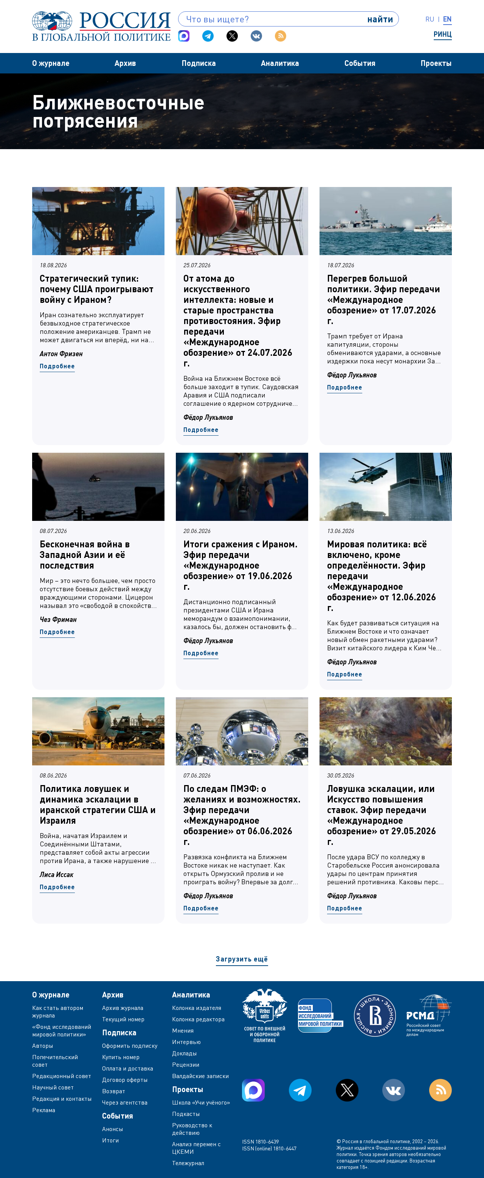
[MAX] (183, 36)
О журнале (51, 62)
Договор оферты (125, 1079)
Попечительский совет (55, 1060)
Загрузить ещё (242, 959)
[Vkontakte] (256, 36)
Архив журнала (122, 1007)
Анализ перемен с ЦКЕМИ (196, 1147)
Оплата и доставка (127, 1068)
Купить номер (121, 1057)
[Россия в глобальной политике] (101, 26)
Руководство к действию (192, 1128)
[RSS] (280, 36)
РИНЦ (443, 34)
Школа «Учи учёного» (201, 1102)
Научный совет (53, 1087)
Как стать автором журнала (57, 1011)
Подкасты (186, 1113)
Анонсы (112, 1129)
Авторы (42, 1045)
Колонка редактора (198, 1019)
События (359, 62)
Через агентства (124, 1102)
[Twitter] (232, 36)
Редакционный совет (61, 1076)
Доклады (184, 1053)
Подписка (199, 62)
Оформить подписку (129, 1045)
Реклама (43, 1110)
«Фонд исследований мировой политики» (61, 1030)
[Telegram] (208, 36)
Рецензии (185, 1064)
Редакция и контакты (62, 1098)
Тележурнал (188, 1163)
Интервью (186, 1042)
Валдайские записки (200, 1076)
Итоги (110, 1140)
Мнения (183, 1030)
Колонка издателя (196, 1007)
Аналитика (280, 62)
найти (380, 18)
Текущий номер (123, 1019)
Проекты (436, 62)
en (447, 19)
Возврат (113, 1091)
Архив (125, 62)
